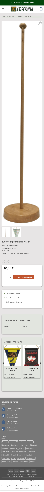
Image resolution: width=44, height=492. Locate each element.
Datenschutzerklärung (17, 476)
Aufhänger (23, 442)
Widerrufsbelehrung (30, 474)
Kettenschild (29, 448)
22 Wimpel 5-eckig (32, 368)
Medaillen (21, 455)
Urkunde (15, 461)
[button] (3, 9)
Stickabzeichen (6, 461)
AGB (19, 474)
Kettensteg (5, 451)
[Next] (39, 123)
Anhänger (5, 442)
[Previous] (5, 123)
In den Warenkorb (23, 277)
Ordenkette (29, 455)
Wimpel (11, 17)
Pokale (13, 458)
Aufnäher (30, 442)
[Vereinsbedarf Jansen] (22, 9)
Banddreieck (5, 445)
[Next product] (3, 261)
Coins (21, 445)
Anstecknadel (14, 442)
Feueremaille (13, 448)
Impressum (31, 476)
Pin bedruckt (6, 458)
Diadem (27, 445)
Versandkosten (11, 377)
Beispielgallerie (12, 415)
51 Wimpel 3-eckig (12, 368)
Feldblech (5, 448)
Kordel (13, 451)
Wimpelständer (24, 17)
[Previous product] (7, 261)
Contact (14, 474)
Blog (7, 474)
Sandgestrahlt (31, 458)
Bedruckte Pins (12, 428)
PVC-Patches (21, 458)
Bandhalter (14, 445)
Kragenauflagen (21, 451)
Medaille (13, 455)
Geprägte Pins (12, 421)
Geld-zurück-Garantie (14, 408)
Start (4, 17)
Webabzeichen (24, 461)
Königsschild (5, 455)
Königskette (31, 451)
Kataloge (21, 448)
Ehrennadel (34, 445)
